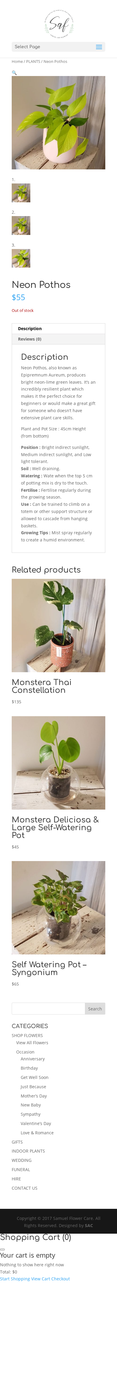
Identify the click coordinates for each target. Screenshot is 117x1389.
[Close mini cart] (2, 1249)
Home (17, 61)
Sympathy (30, 1114)
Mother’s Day (34, 1096)
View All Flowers (32, 1042)
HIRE (16, 1179)
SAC (89, 1225)
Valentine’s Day (36, 1123)
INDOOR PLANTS (28, 1151)
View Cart (40, 1279)
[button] (14, 72)
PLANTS (33, 61)
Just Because (33, 1086)
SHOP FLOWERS (27, 1035)
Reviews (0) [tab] (29, 339)
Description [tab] (30, 328)
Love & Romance (37, 1133)
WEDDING (22, 1160)
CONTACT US (25, 1188)
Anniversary (33, 1059)
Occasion (25, 1052)
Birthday (29, 1068)
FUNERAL (21, 1169)
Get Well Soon (35, 1077)
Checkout (60, 1279)
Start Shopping (15, 1279)
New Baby (31, 1105)
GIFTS (17, 1142)
